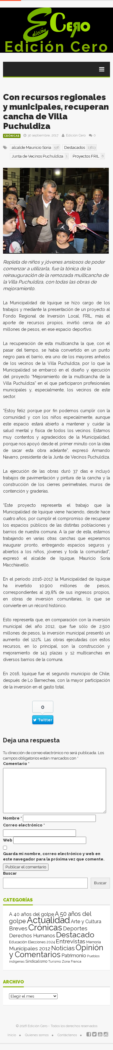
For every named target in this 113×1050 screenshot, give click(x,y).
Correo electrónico (24, 825)
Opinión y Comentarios (56, 951)
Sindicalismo (36, 961)
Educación (18, 942)
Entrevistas (70, 941)
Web (7, 840)
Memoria (93, 942)
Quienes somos (37, 1035)
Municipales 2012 (29, 948)
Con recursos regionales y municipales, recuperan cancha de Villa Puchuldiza (56, 111)
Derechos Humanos (32, 935)
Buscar (10, 873)
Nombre (12, 818)
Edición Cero (56, 46)
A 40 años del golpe (31, 914)
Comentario (16, 763)
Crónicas (12, 135)
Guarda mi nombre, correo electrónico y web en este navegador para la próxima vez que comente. (54, 856)
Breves (18, 928)
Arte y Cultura (86, 921)
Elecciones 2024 (41, 942)
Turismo (54, 961)
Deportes (75, 928)
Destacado (75, 934)
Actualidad (48, 920)
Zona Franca (71, 961)
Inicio (12, 1035)
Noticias (63, 948)
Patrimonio (73, 955)
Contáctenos (67, 1035)
